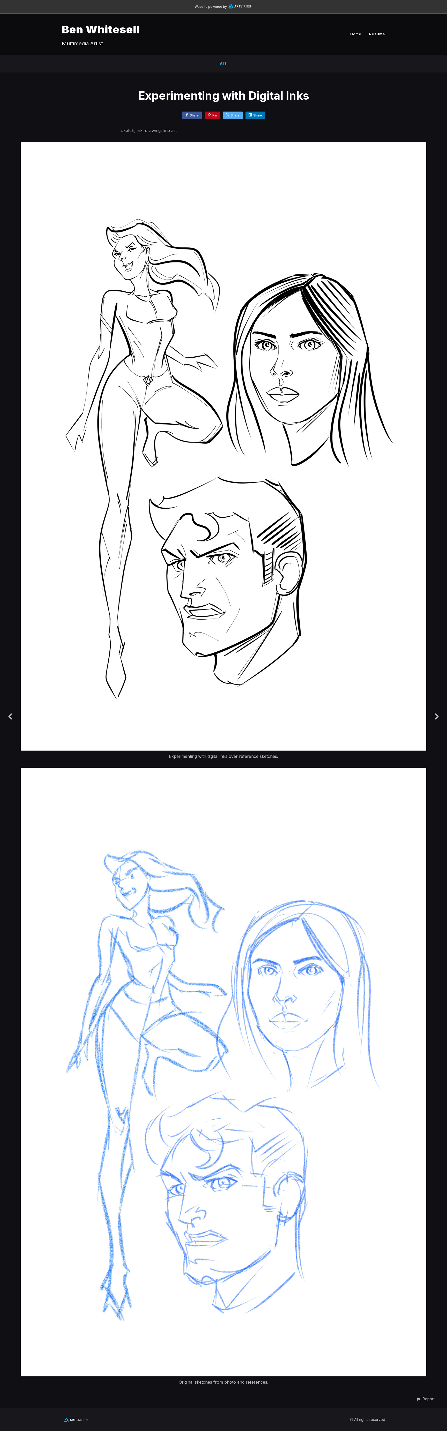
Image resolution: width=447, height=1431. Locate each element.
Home (355, 34)
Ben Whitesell (101, 29)
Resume (377, 34)
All (223, 63)
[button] (425, 1398)
